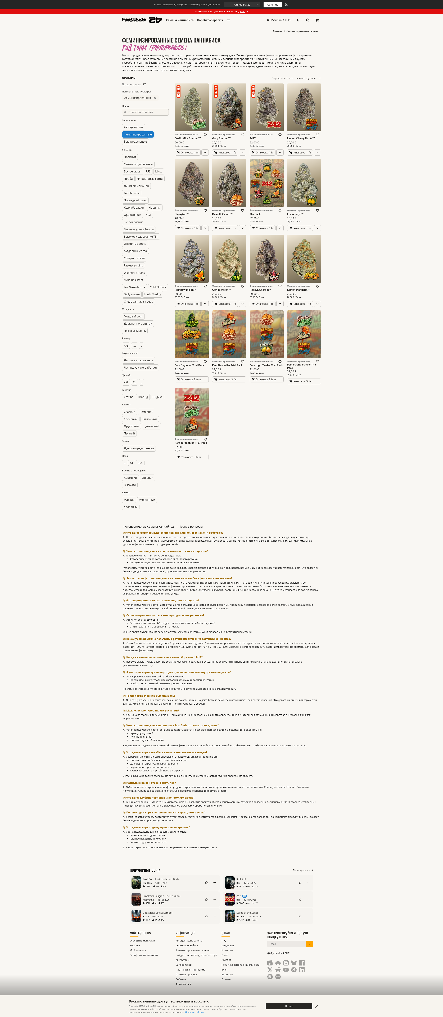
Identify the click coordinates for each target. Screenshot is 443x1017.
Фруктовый (131, 426)
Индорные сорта (135, 244)
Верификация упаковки (144, 955)
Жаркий (129, 500)
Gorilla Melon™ (221, 289)
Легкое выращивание (138, 360)
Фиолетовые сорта (150, 179)
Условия (226, 960)
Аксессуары (182, 960)
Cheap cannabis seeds (138, 301)
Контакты (227, 950)
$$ (131, 463)
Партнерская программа (190, 969)
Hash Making (152, 294)
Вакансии (227, 974)
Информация (185, 933)
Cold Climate (158, 287)
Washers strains (134, 273)
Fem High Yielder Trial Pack (266, 365)
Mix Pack (255, 214)
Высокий (130, 485)
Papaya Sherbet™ (260, 289)
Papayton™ (182, 214)
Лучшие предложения (139, 448)
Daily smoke (132, 294)
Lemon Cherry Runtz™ (301, 138)
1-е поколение (133, 222)
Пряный (129, 433)
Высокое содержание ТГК (141, 236)
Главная (277, 31)
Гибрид (143, 397)
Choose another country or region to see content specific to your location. (187, 4)
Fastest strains (133, 265)
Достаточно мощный (138, 323)
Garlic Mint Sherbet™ (188, 138)
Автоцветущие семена (189, 940)
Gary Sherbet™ (221, 138)
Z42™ (253, 138)
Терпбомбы (131, 193)
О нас (226, 933)
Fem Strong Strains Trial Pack (302, 366)
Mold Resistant (133, 280)
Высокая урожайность (139, 229)
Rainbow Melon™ (185, 289)
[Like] (206, 882)
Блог (224, 969)
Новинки (130, 157)
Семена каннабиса (180, 20)
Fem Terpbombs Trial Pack (191, 442)
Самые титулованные (138, 164)
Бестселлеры (132, 171)
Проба (128, 179)
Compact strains (134, 258)
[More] (214, 882)
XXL (126, 345)
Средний (147, 478)
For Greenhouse (134, 287)
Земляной (146, 412)
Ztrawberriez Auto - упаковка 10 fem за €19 (220, 11)
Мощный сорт (133, 316)
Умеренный (147, 500)
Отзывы (226, 979)
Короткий (130, 478)
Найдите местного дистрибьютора (196, 955)
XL (134, 345)
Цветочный (151, 426)
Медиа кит (228, 945)
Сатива (128, 397)
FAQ (224, 940)
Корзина (135, 945)
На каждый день (135, 331)
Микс (158, 171)
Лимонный (149, 419)
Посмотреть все (301, 870)
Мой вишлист (138, 950)
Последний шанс (135, 200)
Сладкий (129, 412)
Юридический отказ (195, 1012)
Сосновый (131, 419)
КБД (148, 215)
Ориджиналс (132, 215)
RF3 (148, 171)
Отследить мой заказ (142, 940)
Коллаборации (134, 207)
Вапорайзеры (184, 964)
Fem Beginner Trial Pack (189, 365)
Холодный (131, 507)
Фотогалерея (183, 984)
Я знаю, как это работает (140, 367)
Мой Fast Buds (140, 933)
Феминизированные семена (302, 31)
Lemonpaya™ (295, 214)
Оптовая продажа (186, 974)
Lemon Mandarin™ (298, 289)
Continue (272, 4)
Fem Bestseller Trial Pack (227, 365)
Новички (155, 207)
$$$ (140, 463)
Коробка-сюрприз (210, 20)
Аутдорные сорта (135, 251)
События (181, 979)
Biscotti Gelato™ (222, 214)
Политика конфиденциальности (241, 964)
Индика (157, 397)
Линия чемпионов (136, 186)
